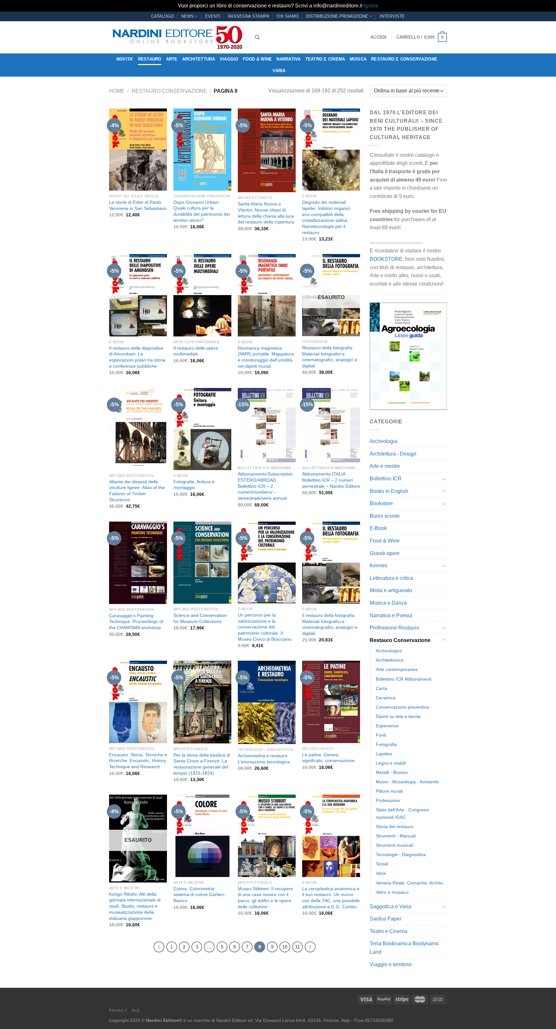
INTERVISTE (392, 16)
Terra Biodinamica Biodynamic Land (405, 948)
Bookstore (381, 503)
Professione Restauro (394, 627)
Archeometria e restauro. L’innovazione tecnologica (264, 758)
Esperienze (387, 725)
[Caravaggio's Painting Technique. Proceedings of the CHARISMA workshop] (138, 563)
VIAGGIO (229, 59)
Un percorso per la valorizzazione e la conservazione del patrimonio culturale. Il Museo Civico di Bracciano (265, 627)
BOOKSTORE (386, 259)
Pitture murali (389, 791)
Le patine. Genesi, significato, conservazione (328, 757)
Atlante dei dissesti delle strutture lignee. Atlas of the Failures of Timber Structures (137, 490)
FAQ (136, 1010)
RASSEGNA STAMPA (248, 16)
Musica (358, 59)
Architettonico (389, 660)
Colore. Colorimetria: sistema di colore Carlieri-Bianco (199, 894)
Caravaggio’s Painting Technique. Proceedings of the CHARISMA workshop (136, 621)
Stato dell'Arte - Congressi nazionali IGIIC (402, 813)
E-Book (378, 528)
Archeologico (389, 650)
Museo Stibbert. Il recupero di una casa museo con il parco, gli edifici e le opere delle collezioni (265, 897)
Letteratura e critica (391, 578)
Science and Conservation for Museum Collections (200, 618)
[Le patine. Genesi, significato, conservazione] (331, 702)
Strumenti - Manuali (396, 835)
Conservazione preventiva (402, 707)
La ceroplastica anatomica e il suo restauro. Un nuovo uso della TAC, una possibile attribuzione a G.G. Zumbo (331, 897)
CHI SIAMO (287, 16)
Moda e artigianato (391, 590)
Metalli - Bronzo (392, 772)
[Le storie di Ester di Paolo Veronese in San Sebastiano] (138, 150)
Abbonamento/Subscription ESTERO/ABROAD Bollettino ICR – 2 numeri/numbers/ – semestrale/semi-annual (265, 486)
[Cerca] (257, 37)
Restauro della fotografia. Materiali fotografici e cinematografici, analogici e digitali (329, 356)
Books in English (389, 491)
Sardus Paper (385, 918)
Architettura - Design (393, 454)
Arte (172, 59)
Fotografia (386, 744)
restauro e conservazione (404, 59)
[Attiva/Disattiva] (444, 479)
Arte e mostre (385, 466)
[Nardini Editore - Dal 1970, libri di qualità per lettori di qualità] (177, 37)
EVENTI (212, 16)
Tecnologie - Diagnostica (401, 854)
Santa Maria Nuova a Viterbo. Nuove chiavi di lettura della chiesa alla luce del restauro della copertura (266, 212)
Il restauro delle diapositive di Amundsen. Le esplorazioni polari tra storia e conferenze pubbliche (137, 357)
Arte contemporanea (397, 669)
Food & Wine (257, 59)
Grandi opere (385, 553)
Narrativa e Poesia (391, 615)
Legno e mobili (391, 763)
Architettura (198, 59)
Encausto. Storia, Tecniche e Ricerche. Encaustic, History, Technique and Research (138, 760)
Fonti (381, 735)
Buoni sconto (385, 516)
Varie (381, 873)
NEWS (187, 16)
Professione (388, 800)
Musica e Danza (388, 603)
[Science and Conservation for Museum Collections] (202, 563)
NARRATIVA (288, 59)
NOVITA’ (125, 59)
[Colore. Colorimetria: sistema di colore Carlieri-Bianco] (202, 836)
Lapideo (384, 753)
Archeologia (383, 441)
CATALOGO (162, 16)
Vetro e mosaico (392, 892)
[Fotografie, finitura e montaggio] (202, 429)
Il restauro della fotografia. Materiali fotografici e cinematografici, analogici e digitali (329, 624)
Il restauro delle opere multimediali (195, 351)
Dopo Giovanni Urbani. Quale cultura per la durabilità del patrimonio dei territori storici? (201, 211)
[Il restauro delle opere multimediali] (202, 295)
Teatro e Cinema (325, 59)
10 (284, 946)
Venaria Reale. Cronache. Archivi (409, 882)
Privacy (118, 1010)
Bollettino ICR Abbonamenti (403, 679)
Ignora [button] (371, 5)
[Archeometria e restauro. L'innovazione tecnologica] (267, 702)
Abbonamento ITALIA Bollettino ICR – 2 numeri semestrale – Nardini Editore (331, 479)
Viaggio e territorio (391, 964)
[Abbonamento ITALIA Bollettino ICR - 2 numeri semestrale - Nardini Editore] (331, 425)
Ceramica (385, 697)
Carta (381, 688)
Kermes (378, 565)
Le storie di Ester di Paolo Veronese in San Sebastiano (138, 205)
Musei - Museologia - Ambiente (407, 781)
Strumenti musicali (394, 845)
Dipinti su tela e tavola (398, 716)
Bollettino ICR (386, 478)
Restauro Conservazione (169, 91)
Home (117, 91)
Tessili (382, 863)
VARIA (279, 70)
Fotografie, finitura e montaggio (194, 484)
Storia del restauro (394, 826)
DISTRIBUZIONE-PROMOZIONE (337, 16)
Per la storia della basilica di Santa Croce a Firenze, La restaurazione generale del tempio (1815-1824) (201, 764)
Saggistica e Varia (390, 906)
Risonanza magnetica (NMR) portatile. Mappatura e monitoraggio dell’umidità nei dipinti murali (266, 357)
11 (297, 946)
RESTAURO (150, 59)
